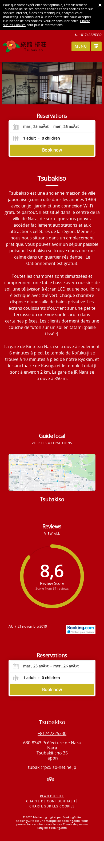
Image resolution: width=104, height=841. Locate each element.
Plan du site (52, 796)
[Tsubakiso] (17, 46)
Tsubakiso (52, 499)
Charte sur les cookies (52, 806)
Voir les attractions (52, 443)
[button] (48, 97)
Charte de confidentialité (52, 801)
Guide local (52, 436)
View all (52, 534)
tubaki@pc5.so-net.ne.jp (52, 767)
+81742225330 (52, 733)
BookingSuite (71, 817)
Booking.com (71, 821)
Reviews (52, 526)
